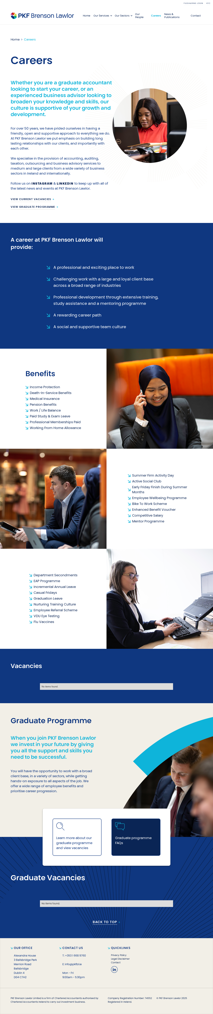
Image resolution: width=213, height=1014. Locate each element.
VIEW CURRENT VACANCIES (31, 199)
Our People (139, 16)
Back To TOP (105, 922)
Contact (196, 15)
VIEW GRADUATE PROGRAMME (33, 206)
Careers (156, 15)
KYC (209, 3)
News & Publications (172, 16)
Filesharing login (193, 3)
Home (86, 15)
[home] (42, 15)
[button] (102, 16)
